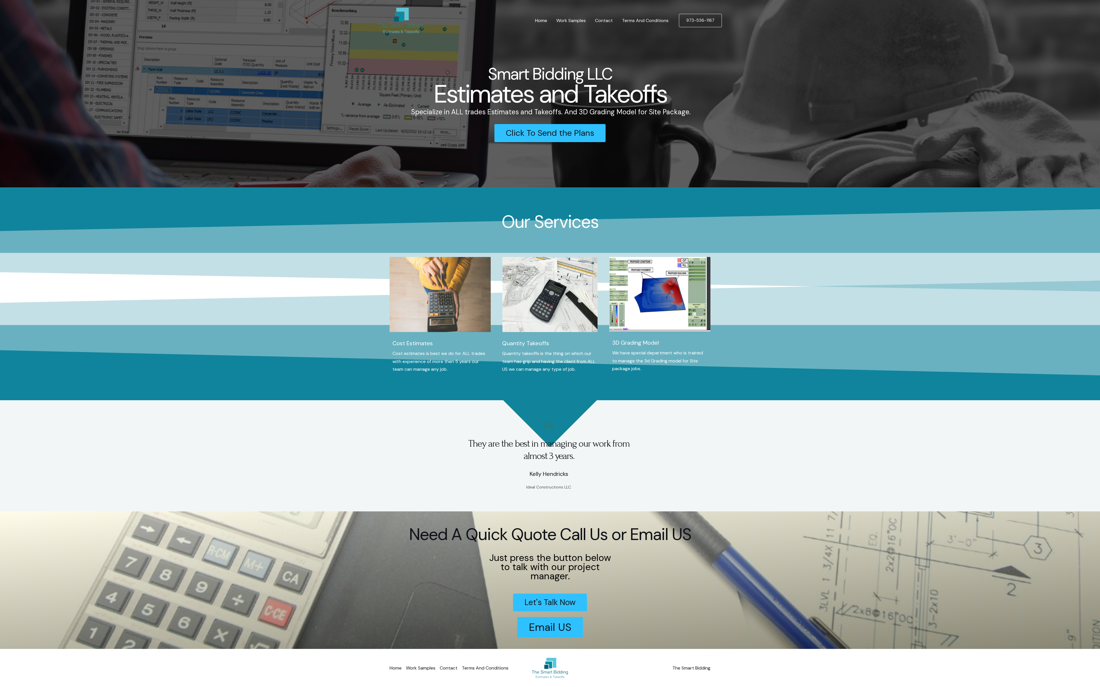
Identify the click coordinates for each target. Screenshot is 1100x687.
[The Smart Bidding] (400, 20)
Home (541, 20)
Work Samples (571, 20)
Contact (604, 20)
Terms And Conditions (645, 20)
